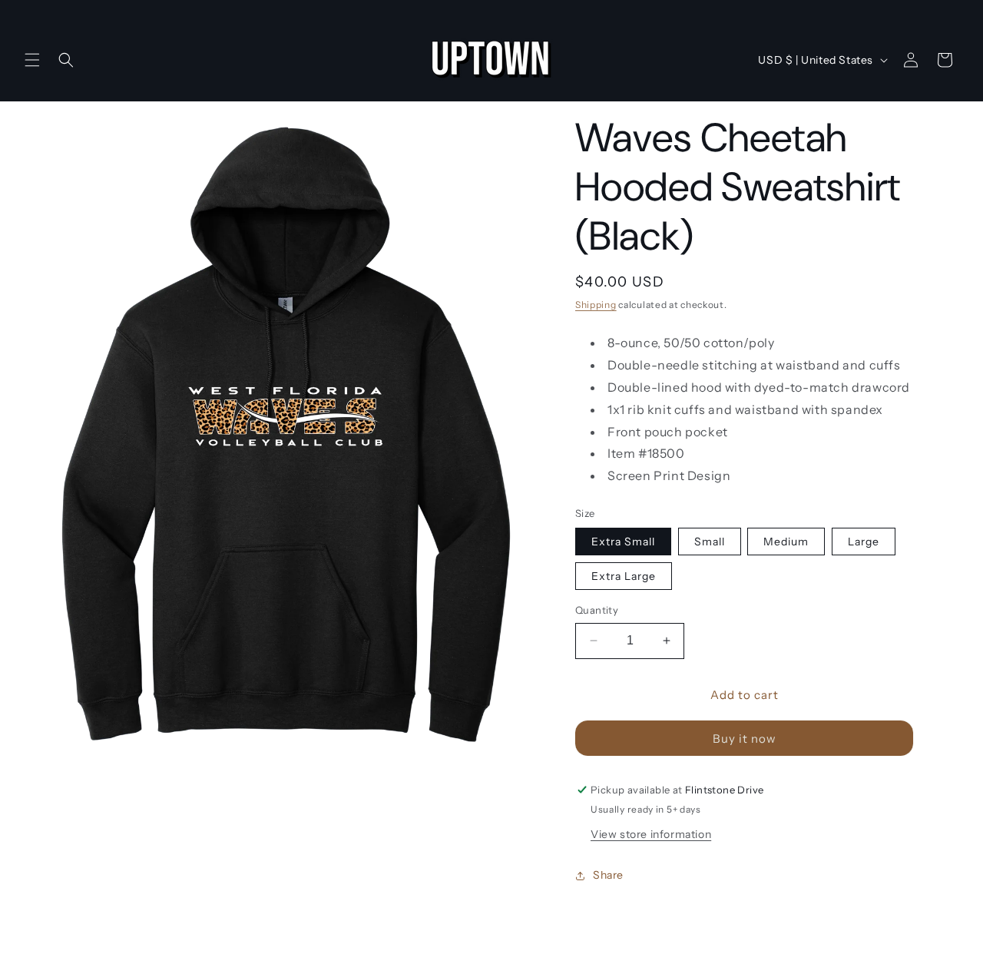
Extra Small (623, 541)
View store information (651, 834)
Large (863, 541)
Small (709, 541)
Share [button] (608, 875)
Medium (786, 541)
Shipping (596, 304)
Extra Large (623, 576)
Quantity (596, 610)
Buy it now (744, 738)
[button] (32, 60)
